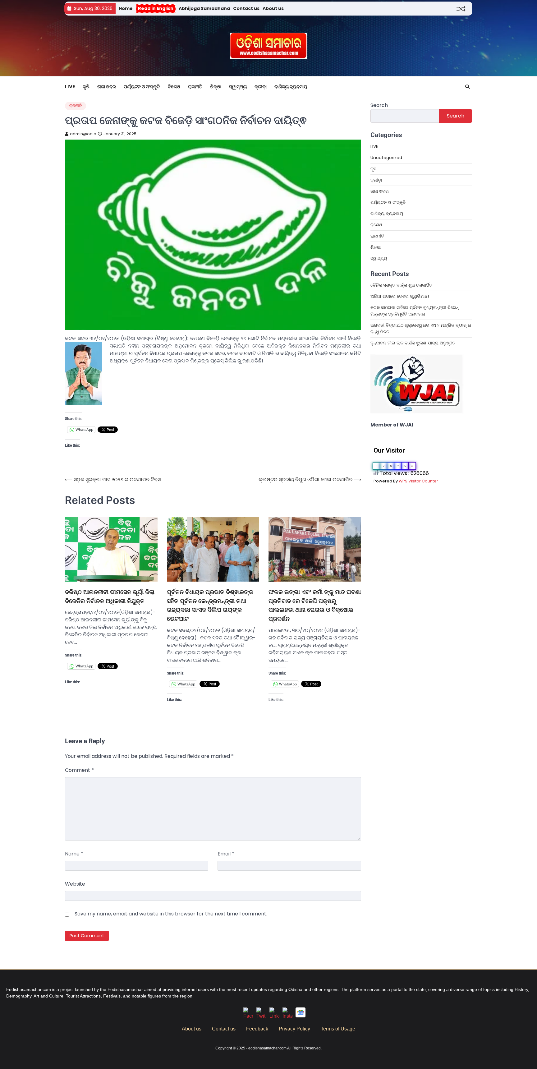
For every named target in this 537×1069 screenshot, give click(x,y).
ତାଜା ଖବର (106, 86)
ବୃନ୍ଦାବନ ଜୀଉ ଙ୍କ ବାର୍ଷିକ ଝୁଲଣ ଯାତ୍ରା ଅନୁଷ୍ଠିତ (412, 343)
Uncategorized (386, 157)
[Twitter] (261, 1016)
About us (273, 8)
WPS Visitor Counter (418, 481)
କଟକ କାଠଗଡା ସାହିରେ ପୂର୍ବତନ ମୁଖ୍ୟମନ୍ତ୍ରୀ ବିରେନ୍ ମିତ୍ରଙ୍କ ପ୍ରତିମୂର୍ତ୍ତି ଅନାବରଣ (414, 310)
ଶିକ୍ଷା (215, 86)
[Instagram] (287, 1016)
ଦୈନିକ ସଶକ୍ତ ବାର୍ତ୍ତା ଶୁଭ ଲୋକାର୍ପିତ (401, 285)
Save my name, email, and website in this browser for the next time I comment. (171, 913)
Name (74, 853)
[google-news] (300, 1015)
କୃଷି (86, 86)
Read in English (155, 8)
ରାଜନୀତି (195, 86)
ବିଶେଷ (174, 86)
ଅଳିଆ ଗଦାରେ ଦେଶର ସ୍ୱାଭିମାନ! (399, 296)
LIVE (70, 86)
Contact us (246, 8)
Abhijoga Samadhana (204, 8)
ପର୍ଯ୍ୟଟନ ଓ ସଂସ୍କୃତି (142, 86)
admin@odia (83, 133)
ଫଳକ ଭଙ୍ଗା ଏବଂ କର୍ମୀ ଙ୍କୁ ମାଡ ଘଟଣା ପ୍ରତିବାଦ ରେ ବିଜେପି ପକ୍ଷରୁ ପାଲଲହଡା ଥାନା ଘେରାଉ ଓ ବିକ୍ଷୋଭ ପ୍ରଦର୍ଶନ (314, 605)
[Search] (467, 86)
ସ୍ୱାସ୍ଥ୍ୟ (238, 86)
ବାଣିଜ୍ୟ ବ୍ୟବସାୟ (290, 86)
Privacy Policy (294, 1028)
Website (75, 883)
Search (379, 105)
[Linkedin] (274, 1016)
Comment (79, 770)
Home (126, 8)
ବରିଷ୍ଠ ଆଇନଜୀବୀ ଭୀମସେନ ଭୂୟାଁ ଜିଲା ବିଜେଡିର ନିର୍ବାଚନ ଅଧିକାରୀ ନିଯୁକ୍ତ (109, 596)
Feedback (257, 1028)
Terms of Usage (338, 1028)
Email (226, 853)
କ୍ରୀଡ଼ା (261, 86)
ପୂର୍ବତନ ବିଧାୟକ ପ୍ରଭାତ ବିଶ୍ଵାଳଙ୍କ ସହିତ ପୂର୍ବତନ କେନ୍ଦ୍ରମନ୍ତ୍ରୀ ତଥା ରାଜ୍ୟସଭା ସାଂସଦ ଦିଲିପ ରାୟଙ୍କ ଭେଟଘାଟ (210, 605)
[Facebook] (248, 1016)
